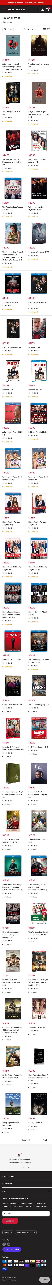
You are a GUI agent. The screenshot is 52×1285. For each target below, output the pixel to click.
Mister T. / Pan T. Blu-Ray (12, 660)
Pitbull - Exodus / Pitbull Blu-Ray (37, 613)
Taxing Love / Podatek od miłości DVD (38, 478)
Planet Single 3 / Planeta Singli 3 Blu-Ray (37, 568)
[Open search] (38, 9)
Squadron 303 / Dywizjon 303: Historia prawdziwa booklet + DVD (38, 982)
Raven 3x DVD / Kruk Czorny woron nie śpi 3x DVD (37, 794)
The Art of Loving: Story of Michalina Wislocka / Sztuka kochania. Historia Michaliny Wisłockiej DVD (12, 256)
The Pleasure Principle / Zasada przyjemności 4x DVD (11, 162)
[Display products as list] (48, 29)
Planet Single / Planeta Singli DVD (37, 523)
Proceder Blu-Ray (35, 390)
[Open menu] (3, 9)
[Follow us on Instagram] (8, 1244)
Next (45, 1140)
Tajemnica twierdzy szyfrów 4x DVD (36, 208)
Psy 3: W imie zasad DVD (12, 347)
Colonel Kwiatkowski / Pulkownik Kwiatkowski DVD (11, 982)
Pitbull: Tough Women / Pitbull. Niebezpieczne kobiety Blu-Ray (11, 614)
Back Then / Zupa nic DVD (38, 747)
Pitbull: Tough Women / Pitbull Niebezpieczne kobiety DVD (11, 934)
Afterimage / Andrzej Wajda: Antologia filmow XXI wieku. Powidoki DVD (12, 66)
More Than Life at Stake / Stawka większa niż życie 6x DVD (38, 1077)
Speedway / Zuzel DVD (37, 1027)
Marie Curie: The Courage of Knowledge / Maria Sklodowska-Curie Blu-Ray (12, 887)
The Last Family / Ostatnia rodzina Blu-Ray (38, 661)
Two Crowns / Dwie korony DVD (38, 65)
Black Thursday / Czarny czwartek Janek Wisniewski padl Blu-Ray (37, 887)
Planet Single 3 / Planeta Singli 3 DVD (11, 568)
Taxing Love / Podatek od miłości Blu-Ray (12, 478)
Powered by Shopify (9, 1280)
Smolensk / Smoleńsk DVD (38, 252)
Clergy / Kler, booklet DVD (12, 705)
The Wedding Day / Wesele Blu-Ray (12, 208)
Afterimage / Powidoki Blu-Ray (12, 433)
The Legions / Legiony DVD (38, 705)
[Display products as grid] (44, 29)
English (6, 1232)
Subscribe (10, 1221)
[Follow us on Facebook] (4, 1244)
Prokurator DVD (34, 347)
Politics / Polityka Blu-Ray (38, 432)
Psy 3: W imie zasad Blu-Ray (37, 303)
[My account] (42, 9)
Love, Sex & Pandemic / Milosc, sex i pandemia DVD (13, 748)
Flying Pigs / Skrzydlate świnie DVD (11, 1124)
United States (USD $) (24, 1232)
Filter (10, 29)
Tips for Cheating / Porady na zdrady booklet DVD (38, 933)
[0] (47, 9)
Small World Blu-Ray (10, 302)
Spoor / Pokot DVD (35, 1123)
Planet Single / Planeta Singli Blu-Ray (11, 523)
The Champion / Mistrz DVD (11, 113)
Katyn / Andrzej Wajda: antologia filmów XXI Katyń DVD (38, 114)
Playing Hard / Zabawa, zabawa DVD (37, 160)
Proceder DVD (7, 390)
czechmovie (7, 708)
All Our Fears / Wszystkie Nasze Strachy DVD (12, 1076)
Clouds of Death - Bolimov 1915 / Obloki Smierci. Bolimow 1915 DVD (12, 1030)
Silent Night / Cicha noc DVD (37, 840)
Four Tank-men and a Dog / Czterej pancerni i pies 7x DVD (12, 794)
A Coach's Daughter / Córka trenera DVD (10, 840)
